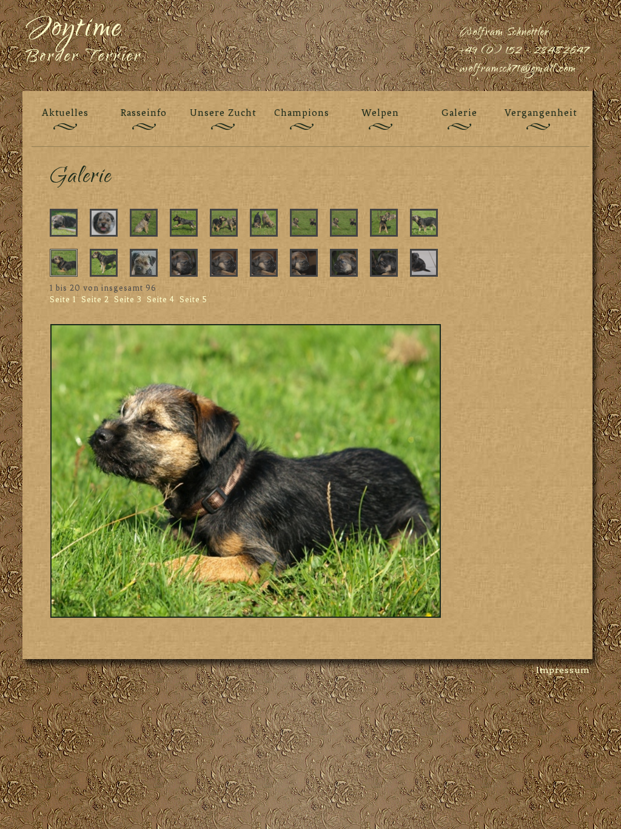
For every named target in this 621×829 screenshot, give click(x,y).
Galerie (459, 112)
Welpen (380, 112)
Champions (301, 112)
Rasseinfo (144, 112)
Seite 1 (63, 299)
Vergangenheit (538, 112)
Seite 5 (193, 299)
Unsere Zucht (223, 112)
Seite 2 (95, 299)
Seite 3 (128, 299)
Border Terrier (83, 57)
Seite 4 (161, 299)
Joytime (74, 30)
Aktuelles (65, 112)
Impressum (562, 670)
